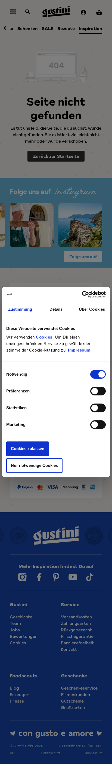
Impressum (79, 350)
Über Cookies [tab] (92, 309)
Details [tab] (56, 309)
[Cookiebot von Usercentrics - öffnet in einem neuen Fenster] (82, 294)
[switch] (98, 391)
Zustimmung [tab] (20, 309)
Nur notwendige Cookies (34, 465)
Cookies (44, 337)
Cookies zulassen (27, 448)
